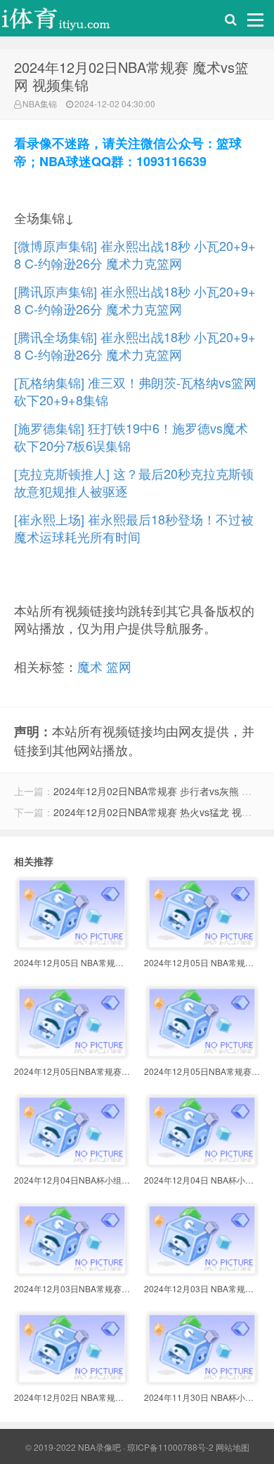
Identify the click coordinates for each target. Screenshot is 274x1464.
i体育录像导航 (70, 21)
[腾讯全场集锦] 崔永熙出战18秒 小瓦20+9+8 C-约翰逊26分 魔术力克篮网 (135, 345)
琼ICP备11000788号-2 (170, 1447)
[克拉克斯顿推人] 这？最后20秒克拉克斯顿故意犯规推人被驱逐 (134, 482)
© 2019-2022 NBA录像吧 (73, 1447)
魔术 (90, 666)
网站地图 (232, 1447)
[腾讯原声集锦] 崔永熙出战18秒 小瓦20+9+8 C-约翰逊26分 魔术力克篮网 (135, 300)
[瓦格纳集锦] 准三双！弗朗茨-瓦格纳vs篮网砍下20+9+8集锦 (135, 391)
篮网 (118, 666)
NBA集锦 (39, 103)
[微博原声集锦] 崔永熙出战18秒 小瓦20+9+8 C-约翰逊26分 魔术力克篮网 (135, 254)
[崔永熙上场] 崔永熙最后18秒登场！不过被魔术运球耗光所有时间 (134, 527)
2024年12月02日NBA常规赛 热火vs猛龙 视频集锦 (162, 812)
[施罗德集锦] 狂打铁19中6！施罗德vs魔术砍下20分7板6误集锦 (131, 436)
